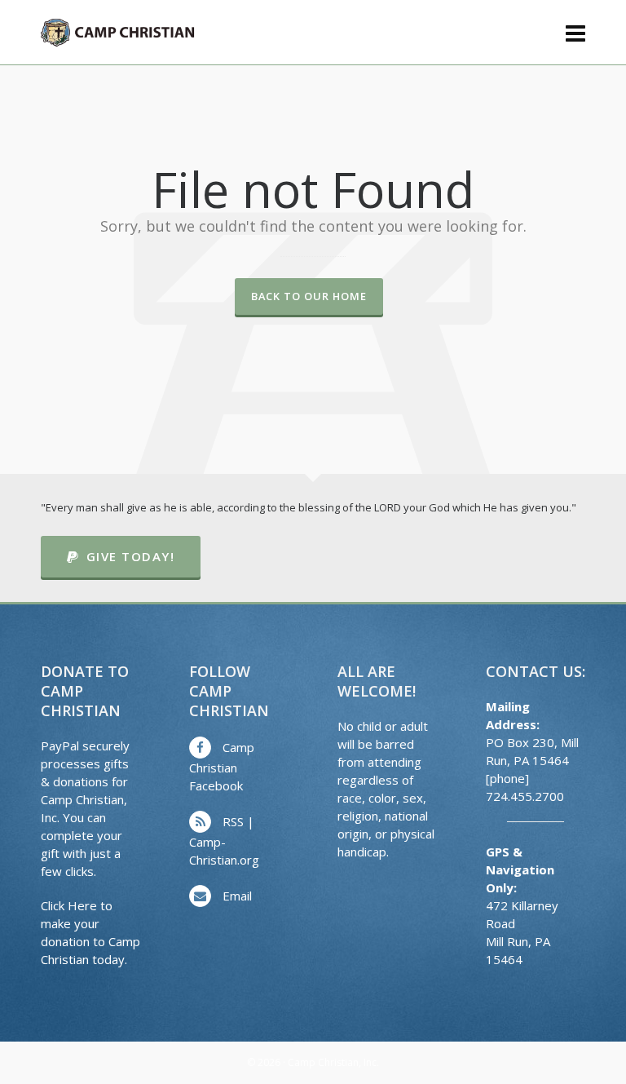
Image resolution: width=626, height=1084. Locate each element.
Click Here (69, 905)
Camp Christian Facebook (221, 766)
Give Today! (130, 556)
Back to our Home (309, 296)
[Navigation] (575, 32)
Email (237, 895)
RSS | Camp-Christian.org (224, 840)
